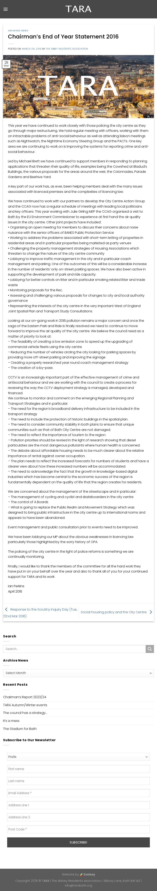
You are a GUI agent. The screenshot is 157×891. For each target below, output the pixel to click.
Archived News (18, 30)
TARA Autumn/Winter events (25, 705)
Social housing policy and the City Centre (114, 612)
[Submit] (150, 649)
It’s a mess (11, 720)
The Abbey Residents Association (67, 48)
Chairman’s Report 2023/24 (24, 697)
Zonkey (89, 874)
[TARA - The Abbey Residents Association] (78, 9)
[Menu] (5, 9)
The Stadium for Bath (20, 728)
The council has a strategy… (25, 712)
